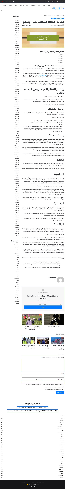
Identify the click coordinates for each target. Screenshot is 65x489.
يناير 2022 (17, 120)
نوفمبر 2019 (17, 173)
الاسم (62, 373)
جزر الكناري (4, 5)
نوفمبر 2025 (17, 37)
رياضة (18, 274)
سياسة (49, 5)
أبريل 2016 (17, 231)
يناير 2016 (17, 236)
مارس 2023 (17, 91)
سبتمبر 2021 (17, 127)
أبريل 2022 (17, 114)
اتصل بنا (5, 1)
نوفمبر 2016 (17, 217)
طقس (18, 288)
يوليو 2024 (17, 62)
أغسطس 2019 (16, 179)
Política (17, 242)
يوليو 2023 (17, 83)
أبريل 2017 (17, 206)
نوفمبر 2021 (17, 125)
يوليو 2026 (17, 20)
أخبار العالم (17, 247)
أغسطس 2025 (16, 43)
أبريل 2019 (17, 187)
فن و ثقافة (10, 5)
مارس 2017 (17, 208)
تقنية (18, 257)
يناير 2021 (17, 143)
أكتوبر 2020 (17, 150)
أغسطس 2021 (16, 129)
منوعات (17, 303)
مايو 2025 (17, 49)
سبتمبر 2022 (17, 104)
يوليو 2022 (17, 108)
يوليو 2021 (17, 131)
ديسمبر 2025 (16, 35)
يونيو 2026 (17, 22)
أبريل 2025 (17, 51)
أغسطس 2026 (16, 18)
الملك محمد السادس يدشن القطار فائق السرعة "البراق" (32, 408)
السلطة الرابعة (16, 253)
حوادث (39, 5)
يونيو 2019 (17, 183)
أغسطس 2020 (16, 154)
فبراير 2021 (17, 141)
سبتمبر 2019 (17, 177)
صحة (18, 284)
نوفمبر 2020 (17, 148)
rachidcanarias (52, 277)
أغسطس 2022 (16, 106)
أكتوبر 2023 (17, 76)
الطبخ (18, 255)
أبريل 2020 (17, 162)
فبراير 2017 (17, 210)
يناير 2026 (17, 32)
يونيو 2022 (17, 110)
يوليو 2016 (17, 225)
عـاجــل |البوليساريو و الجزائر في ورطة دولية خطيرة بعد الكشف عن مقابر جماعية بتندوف (32, 411)
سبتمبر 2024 (17, 58)
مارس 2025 (17, 53)
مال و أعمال (22, 5)
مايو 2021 (17, 135)
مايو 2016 (17, 229)
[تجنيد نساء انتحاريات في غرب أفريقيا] (43, 340)
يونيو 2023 (17, 85)
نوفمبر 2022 (17, 99)
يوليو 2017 (17, 200)
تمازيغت (17, 261)
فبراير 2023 (17, 93)
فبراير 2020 (17, 166)
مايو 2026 (17, 24)
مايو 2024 (17, 66)
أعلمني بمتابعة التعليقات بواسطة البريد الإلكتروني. (54, 387)
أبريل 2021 (17, 137)
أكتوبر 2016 (17, 219)
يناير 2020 (17, 169)
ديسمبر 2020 (16, 146)
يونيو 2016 (17, 227)
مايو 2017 (17, 204)
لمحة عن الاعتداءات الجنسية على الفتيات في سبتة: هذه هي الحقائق (57, 347)
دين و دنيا (17, 272)
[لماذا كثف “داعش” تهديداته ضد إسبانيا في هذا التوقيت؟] (28, 340)
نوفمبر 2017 (17, 192)
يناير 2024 (17, 74)
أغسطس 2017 (16, 198)
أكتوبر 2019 (17, 175)
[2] (25, 199)
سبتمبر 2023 (17, 79)
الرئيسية (61, 15)
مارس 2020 (17, 164)
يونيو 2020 (17, 158)
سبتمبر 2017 (17, 196)
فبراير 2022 (17, 118)
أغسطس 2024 (16, 60)
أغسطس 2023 (16, 81)
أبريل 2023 (17, 89)
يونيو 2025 (17, 47)
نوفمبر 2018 (17, 189)
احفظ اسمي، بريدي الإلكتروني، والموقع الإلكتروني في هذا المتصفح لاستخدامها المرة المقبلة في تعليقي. (44, 384)
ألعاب (18, 249)
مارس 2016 (17, 233)
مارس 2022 (17, 116)
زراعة (18, 276)
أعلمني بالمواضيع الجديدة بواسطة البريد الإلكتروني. (54, 389)
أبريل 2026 (17, 26)
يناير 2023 (17, 95)
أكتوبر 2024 (17, 56)
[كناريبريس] (58, 8)
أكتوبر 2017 (17, 194)
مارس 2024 (17, 70)
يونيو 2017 (17, 202)
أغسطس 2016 (16, 223)
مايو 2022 (17, 112)
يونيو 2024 (17, 64)
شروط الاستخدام (11, 1)
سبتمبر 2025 (17, 41)
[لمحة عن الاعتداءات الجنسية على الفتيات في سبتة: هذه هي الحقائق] (57, 340)
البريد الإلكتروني (61, 379)
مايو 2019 (17, 185)
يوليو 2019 (17, 181)
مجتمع (44, 5)
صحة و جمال (17, 286)
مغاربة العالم (33, 5)
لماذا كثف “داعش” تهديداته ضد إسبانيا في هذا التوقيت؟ (28, 346)
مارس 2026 (17, 28)
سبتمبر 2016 (17, 221)
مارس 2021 (17, 139)
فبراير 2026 (17, 30)
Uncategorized (16, 245)
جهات (27, 5)
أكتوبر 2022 (17, 102)
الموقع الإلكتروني (39, 379)
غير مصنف (17, 291)
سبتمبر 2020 (17, 152)
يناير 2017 (17, 212)
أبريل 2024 (17, 68)
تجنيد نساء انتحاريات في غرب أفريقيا (43, 346)
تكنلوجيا (17, 259)
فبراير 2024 (17, 72)
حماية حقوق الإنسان (43, 75)
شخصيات (17, 282)
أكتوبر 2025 (17, 39)
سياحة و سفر (16, 278)
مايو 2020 (17, 160)
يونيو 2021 (17, 133)
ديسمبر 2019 (17, 171)
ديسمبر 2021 (17, 122)
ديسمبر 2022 (16, 97)
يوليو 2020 (17, 156)
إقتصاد (16, 5)
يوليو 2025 (17, 45)
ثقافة (58, 15)
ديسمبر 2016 (17, 215)
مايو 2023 (17, 87)
